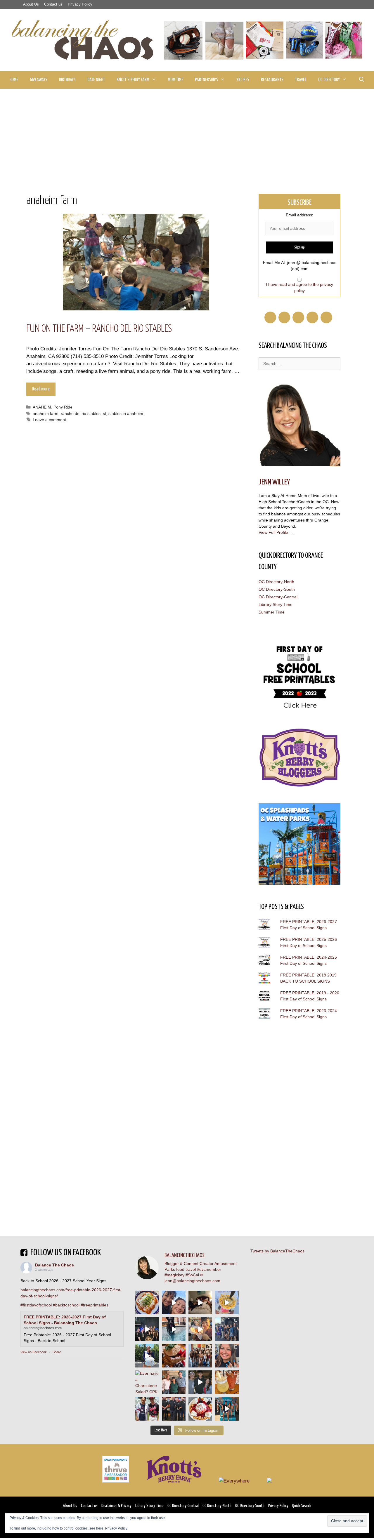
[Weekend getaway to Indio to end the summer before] (200, 1302)
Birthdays (67, 80)
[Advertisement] (187, 132)
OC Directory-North (276, 581)
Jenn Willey (274, 482)
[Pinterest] (298, 317)
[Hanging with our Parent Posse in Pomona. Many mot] (227, 1329)
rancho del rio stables (81, 413)
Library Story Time (275, 604)
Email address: (299, 215)
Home (13, 80)
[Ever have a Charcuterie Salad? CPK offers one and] (147, 1382)
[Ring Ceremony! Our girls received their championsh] (227, 1355)
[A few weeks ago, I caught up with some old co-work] (174, 1382)
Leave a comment (49, 419)
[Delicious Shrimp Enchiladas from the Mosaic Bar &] (147, 1302)
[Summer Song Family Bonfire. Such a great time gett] (174, 1302)
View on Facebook (33, 1352)
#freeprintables (94, 1305)
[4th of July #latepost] (200, 1382)
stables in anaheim (125, 413)
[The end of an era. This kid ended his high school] (174, 1409)
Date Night (96, 80)
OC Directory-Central (278, 597)
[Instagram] (326, 317)
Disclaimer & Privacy (116, 1506)
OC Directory (329, 80)
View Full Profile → (276, 532)
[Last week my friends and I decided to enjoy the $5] (227, 1302)
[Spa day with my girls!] (227, 1382)
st (104, 413)
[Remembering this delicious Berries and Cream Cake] (174, 1355)
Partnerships (206, 80)
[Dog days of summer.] (174, 1329)
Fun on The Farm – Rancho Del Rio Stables (99, 329)
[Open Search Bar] (361, 80)
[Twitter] (284, 317)
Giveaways (38, 80)
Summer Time (272, 612)
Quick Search (301, 1506)
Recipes (243, 80)
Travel (301, 80)
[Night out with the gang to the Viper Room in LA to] (147, 1329)
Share (57, 1352)
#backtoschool (66, 1305)
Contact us (53, 4)
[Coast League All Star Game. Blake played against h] (147, 1409)
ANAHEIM (42, 407)
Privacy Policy (80, 4)
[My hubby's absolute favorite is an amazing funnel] (200, 1409)
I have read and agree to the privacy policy (299, 287)
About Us (31, 4)
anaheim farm (45, 413)
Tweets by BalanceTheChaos (277, 1251)
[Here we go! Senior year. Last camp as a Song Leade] (147, 1355)
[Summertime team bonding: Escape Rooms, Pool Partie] (200, 1355)
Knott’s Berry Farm (133, 80)
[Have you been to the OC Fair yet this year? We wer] (200, 1329)
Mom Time (175, 80)
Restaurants (272, 80)
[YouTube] (312, 317)
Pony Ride (62, 407)
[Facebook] (270, 317)
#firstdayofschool (36, 1305)
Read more (41, 389)
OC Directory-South (277, 589)
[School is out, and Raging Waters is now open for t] (227, 1409)
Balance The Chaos (54, 1265)
